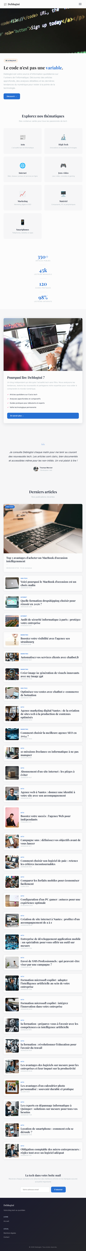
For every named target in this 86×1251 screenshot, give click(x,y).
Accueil (6, 1221)
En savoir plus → (17, 416)
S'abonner (58, 1189)
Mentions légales (10, 1233)
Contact (6, 1237)
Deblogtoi (12, 4)
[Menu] (80, 4)
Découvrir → (12, 96)
